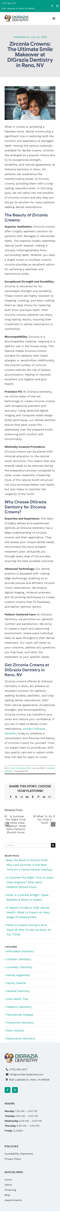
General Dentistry (18, 991)
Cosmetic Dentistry (19, 967)
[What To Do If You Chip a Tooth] (44, 819)
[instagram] (57, 6)
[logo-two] (17, 16)
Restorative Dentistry (20, 1038)
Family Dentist (16, 983)
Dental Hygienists (18, 975)
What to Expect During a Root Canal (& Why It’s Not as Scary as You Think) (28, 929)
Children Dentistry (18, 959)
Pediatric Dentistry (19, 1006)
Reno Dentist (15, 1030)
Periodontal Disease (19, 1014)
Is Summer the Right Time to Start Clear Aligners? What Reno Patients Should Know (29, 882)
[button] (7, 824)
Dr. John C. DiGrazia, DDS (18, 768)
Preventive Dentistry (20, 1022)
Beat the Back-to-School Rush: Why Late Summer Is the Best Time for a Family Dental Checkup (29, 864)
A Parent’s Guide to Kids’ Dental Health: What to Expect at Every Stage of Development (28, 912)
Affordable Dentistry (20, 951)
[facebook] (52, 6)
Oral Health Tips (17, 998)
